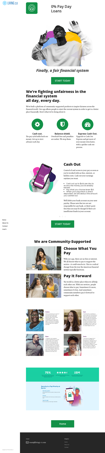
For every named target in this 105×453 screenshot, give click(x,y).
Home (62, 414)
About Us (66, 444)
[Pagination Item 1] (59, 207)
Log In (4, 229)
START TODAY (62, 80)
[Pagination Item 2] (62, 207)
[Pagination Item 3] (65, 207)
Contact (66, 447)
